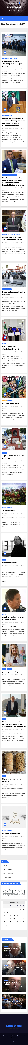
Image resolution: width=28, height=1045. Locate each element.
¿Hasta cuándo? (8, 510)
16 (23, 915)
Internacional (6, 234)
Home (14, 1041)
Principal (9, 58)
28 (17, 921)
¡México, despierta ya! (10, 672)
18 (7, 918)
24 (4, 921)
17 (4, 918)
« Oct (4, 926)
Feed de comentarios (8, 873)
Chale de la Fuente (12, 1001)
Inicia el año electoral (13, 967)
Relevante (14, 58)
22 (20, 918)
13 (14, 915)
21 (17, 918)
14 (17, 915)
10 (4, 915)
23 (23, 918)
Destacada (5, 115)
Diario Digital (14, 7)
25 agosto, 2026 (9, 952)
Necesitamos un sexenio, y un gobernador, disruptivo (14, 950)
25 (7, 921)
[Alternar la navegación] (15, 18)
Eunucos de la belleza (11, 834)
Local (4, 58)
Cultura (4, 400)
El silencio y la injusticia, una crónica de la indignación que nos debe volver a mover (13, 724)
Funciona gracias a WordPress (10, 1035)
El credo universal (9, 563)
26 (10, 921)
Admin (18, 69)
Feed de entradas (7, 869)
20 (14, 918)
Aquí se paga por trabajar (11, 983)
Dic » (7, 926)
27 (14, 921)
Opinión (4, 507)
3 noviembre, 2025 (9, 69)
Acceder (5, 865)
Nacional (5, 452)
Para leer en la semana (11, 404)
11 (7, 915)
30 (23, 921)
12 (10, 915)
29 (20, 921)
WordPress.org (7, 877)
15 (20, 915)
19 (10, 918)
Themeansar (14, 1037)
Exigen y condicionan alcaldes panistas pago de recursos (12, 63)
